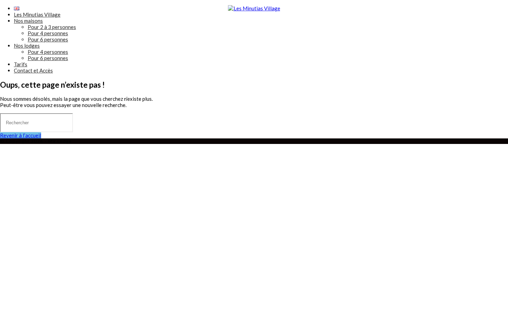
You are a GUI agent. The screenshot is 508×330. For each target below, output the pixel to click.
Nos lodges (27, 45)
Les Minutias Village (37, 14)
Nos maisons (28, 21)
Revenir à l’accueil (20, 135)
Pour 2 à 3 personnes (52, 27)
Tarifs (20, 64)
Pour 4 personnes (48, 33)
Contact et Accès (33, 70)
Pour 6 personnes (48, 39)
